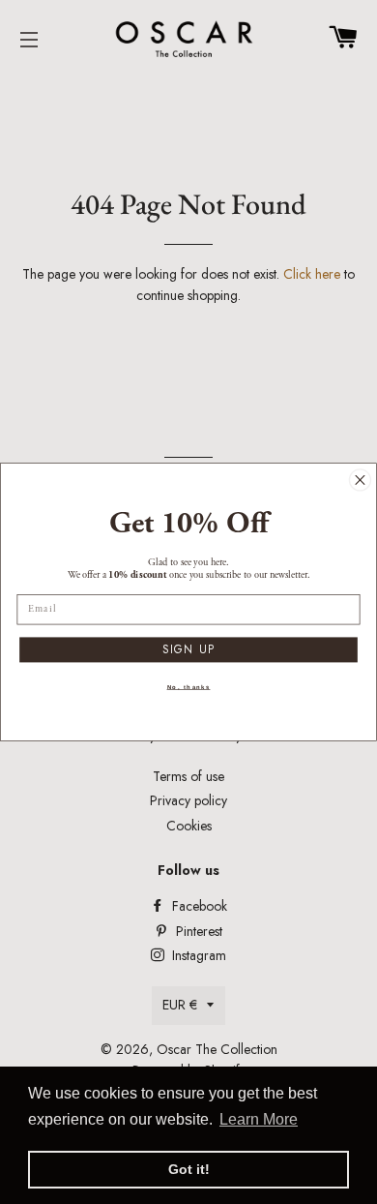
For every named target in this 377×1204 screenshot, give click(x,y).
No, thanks (189, 687)
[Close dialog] (359, 480)
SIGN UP (189, 650)
